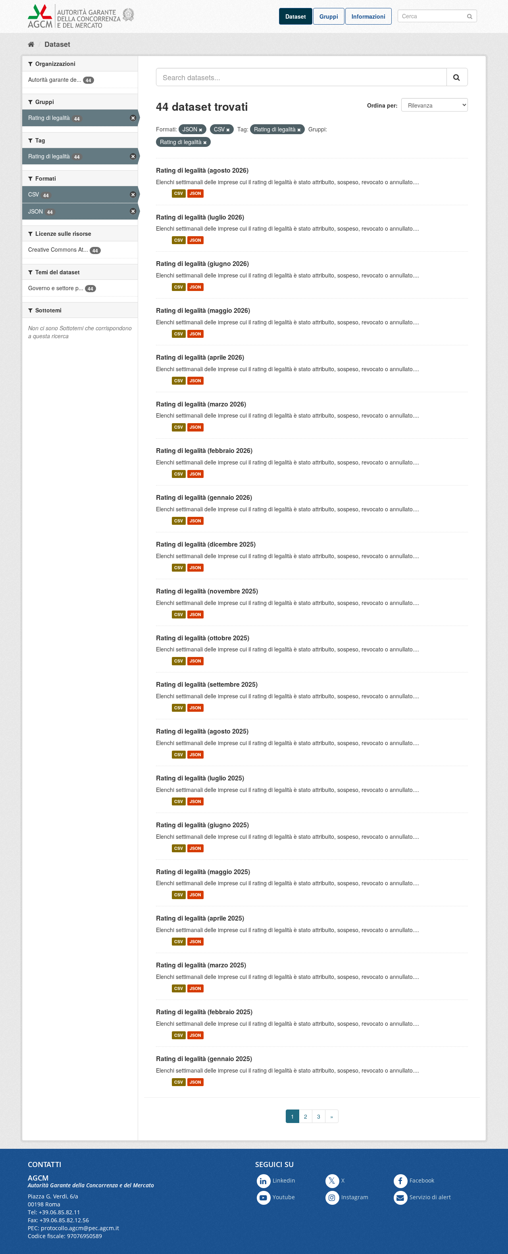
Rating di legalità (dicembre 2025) (206, 544)
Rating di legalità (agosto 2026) (202, 170)
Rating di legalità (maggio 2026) (203, 310)
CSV (178, 193)
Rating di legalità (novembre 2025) (207, 590)
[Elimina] (200, 129)
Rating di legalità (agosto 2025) (202, 731)
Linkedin (284, 1181)
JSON (195, 193)
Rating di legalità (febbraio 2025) (204, 1011)
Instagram (354, 1197)
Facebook (422, 1181)
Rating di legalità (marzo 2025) (201, 964)
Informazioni (368, 16)
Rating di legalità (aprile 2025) (200, 918)
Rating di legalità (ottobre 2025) (202, 637)
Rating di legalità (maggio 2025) (203, 871)
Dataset (295, 16)
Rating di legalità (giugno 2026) (202, 263)
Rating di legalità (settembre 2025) (207, 684)
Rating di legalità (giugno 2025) (202, 824)
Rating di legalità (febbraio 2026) (204, 450)
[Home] (31, 44)
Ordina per (381, 105)
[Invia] (469, 15)
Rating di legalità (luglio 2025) (200, 777)
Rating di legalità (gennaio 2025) (204, 1058)
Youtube (284, 1197)
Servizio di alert (430, 1197)
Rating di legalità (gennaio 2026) (204, 497)
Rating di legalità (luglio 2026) (200, 217)
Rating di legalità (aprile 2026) (200, 357)
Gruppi (328, 16)
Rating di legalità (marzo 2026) (201, 403)
